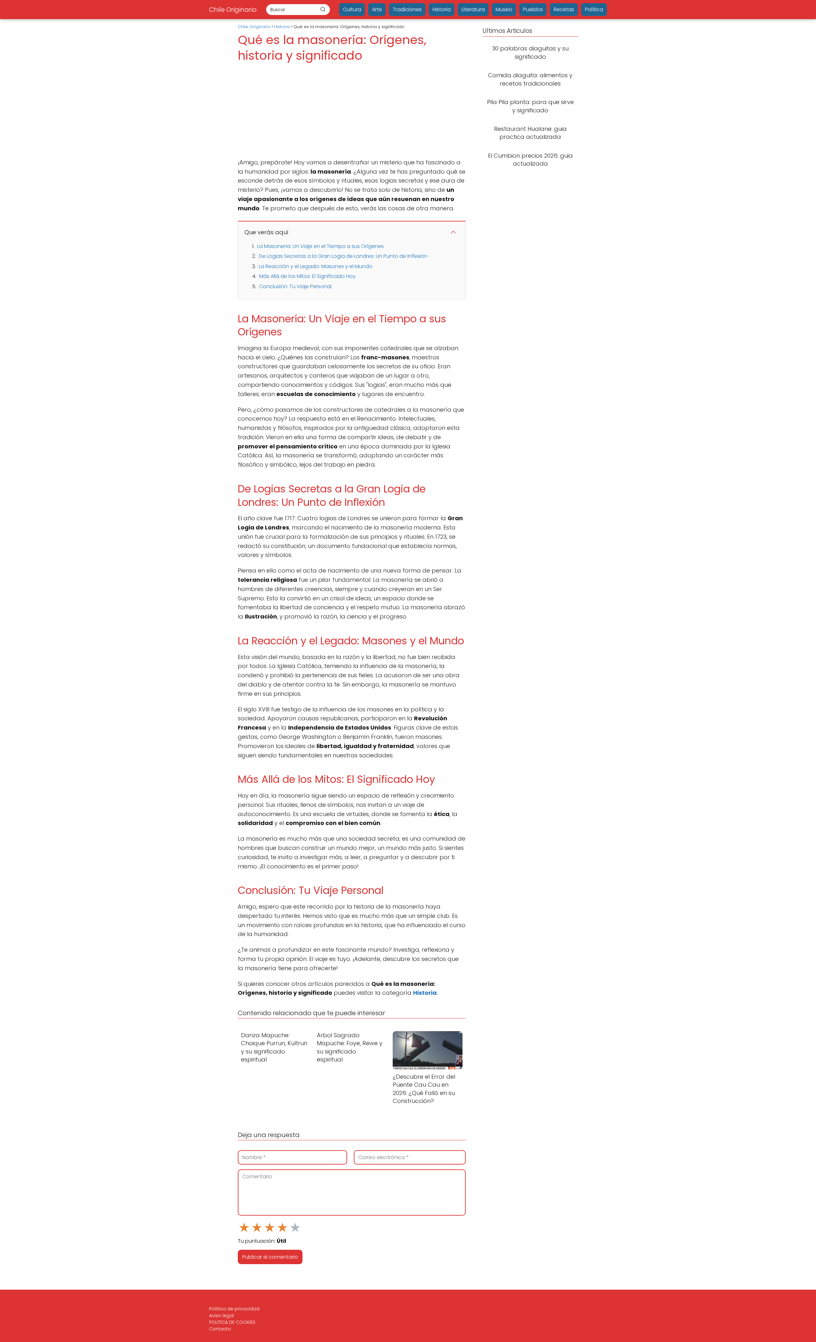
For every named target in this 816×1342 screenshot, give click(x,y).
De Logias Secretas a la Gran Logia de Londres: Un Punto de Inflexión (343, 256)
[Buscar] (323, 9)
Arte (377, 9)
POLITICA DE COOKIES (232, 1322)
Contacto (220, 1329)
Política (594, 9)
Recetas (564, 9)
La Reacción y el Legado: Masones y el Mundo (315, 266)
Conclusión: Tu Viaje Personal (295, 286)
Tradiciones (407, 9)
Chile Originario (233, 9)
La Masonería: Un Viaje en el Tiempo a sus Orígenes (320, 246)
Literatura (473, 9)
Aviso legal (221, 1315)
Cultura (352, 9)
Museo (504, 9)
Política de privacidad (234, 1309)
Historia (442, 9)
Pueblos (533, 9)
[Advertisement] (352, 110)
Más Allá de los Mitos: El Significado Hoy (307, 276)
